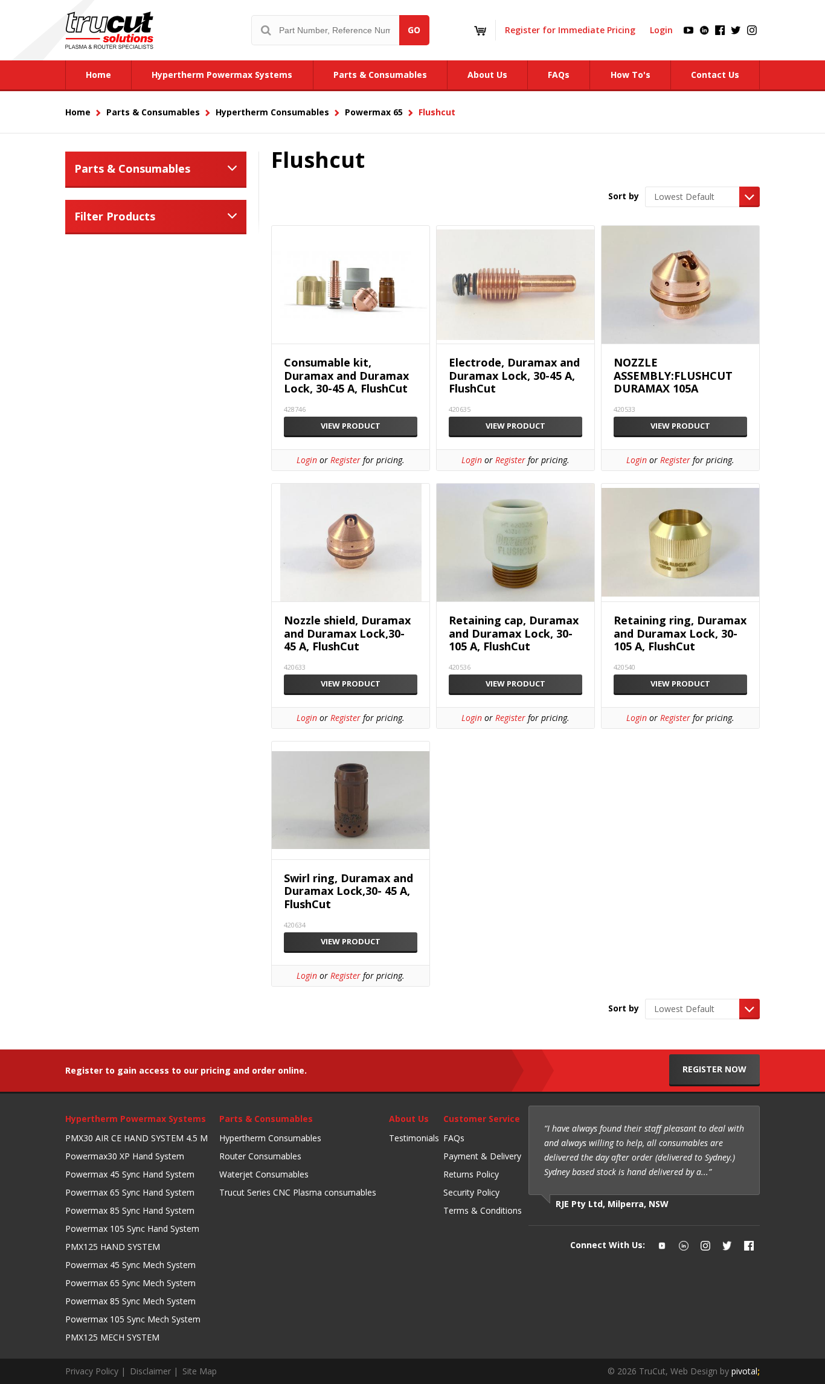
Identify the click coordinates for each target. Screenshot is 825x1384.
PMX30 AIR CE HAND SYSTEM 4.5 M (136, 1138)
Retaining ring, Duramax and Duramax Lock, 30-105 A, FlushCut (680, 633)
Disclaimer (150, 1371)
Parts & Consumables (132, 168)
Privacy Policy (91, 1371)
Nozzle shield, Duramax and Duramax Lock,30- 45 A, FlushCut (347, 633)
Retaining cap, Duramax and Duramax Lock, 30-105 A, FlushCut (514, 633)
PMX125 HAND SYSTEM (112, 1246)
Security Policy (471, 1192)
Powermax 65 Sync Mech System (130, 1283)
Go (414, 30)
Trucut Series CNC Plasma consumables (297, 1192)
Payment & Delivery (482, 1156)
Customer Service (481, 1118)
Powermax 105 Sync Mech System (133, 1319)
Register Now (714, 1069)
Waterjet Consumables (264, 1174)
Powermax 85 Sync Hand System (129, 1210)
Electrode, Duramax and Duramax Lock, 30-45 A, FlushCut (514, 376)
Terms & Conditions (482, 1210)
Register (345, 460)
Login (661, 30)
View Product (350, 425)
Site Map (199, 1371)
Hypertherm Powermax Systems (135, 1118)
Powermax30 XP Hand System (124, 1156)
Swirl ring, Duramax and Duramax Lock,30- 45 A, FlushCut (348, 891)
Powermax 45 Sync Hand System (129, 1174)
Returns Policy (471, 1174)
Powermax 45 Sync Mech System (130, 1264)
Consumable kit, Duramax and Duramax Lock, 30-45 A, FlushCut (346, 376)
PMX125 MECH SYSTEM (112, 1337)
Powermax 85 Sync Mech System (130, 1301)
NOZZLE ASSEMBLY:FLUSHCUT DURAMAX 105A (673, 376)
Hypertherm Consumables (270, 1138)
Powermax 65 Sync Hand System (129, 1192)
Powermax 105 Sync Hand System (132, 1228)
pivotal (745, 1371)
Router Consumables (260, 1156)
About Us (409, 1118)
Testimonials (414, 1138)
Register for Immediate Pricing (570, 30)
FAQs (453, 1138)
